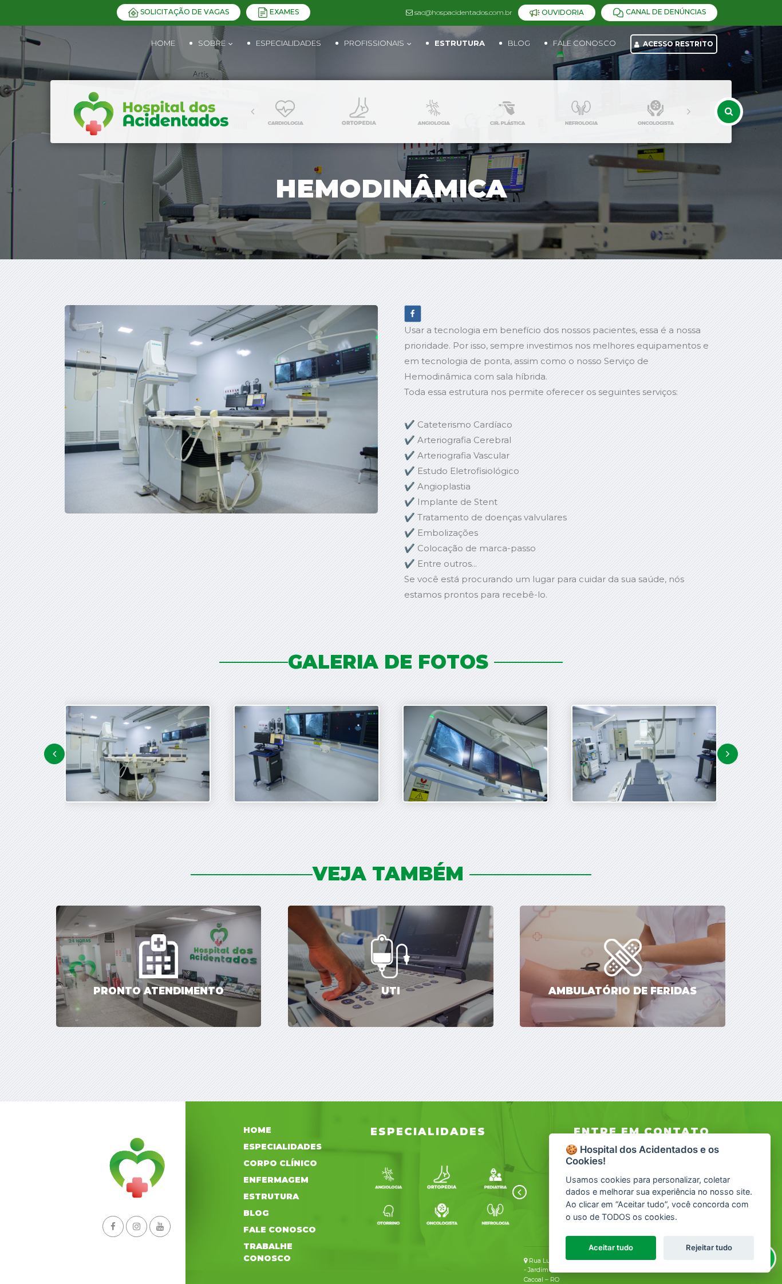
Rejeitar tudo (709, 1247)
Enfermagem (276, 1180)
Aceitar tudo (611, 1247)
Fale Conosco (279, 1229)
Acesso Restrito (677, 43)
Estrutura (271, 1196)
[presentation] (252, 111)
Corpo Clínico (280, 1163)
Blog (256, 1213)
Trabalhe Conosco (268, 1252)
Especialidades (282, 1146)
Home (163, 43)
